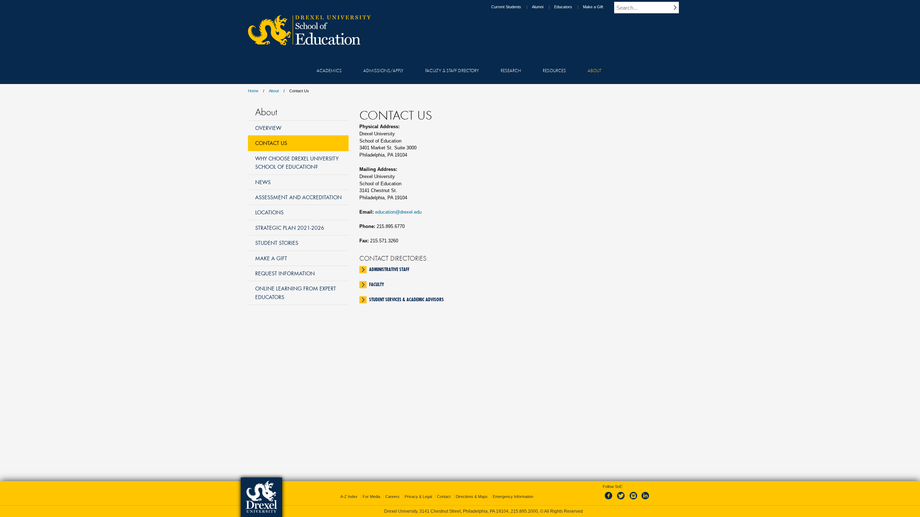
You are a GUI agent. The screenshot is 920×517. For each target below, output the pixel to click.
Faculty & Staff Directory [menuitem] (452, 70)
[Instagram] (633, 500)
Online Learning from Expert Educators (295, 292)
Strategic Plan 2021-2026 (289, 227)
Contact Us (271, 142)
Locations (269, 212)
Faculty (376, 284)
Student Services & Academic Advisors (406, 299)
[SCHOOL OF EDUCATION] (306, 43)
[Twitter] (621, 500)
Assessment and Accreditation (298, 197)
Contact (444, 496)
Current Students (506, 7)
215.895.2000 (524, 511)
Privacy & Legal (418, 496)
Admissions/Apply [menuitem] (383, 70)
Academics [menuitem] (329, 70)
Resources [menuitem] (554, 70)
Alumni (537, 7)
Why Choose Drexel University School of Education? (297, 162)
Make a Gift (593, 7)
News (263, 182)
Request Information (285, 273)
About (274, 91)
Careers (392, 496)
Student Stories (276, 242)
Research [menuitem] (511, 70)
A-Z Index (349, 496)
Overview (268, 127)
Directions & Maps (472, 496)
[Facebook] (609, 500)
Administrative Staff (389, 269)
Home (253, 91)
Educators (563, 7)
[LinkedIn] (645, 500)
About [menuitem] (594, 70)
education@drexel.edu (398, 212)
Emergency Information (513, 496)
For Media (371, 496)
